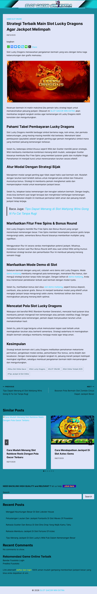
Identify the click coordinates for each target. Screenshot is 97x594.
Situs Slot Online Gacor (17, 369)
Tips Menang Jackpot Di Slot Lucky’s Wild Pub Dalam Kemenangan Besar (40, 538)
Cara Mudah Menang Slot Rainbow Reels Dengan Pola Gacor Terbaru (23, 454)
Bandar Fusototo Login (13, 560)
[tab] (43, 471)
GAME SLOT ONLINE (14, 19)
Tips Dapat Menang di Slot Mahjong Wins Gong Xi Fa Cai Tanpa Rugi (22, 390)
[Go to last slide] (7, 442)
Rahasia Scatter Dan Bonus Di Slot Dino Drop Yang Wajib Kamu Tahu (38, 525)
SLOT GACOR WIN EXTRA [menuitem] (63, 111)
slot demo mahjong (53, 287)
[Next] (90, 442)
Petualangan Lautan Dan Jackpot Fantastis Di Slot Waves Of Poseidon (39, 518)
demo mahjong (14, 273)
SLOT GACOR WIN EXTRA (52, 590)
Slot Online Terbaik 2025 (72, 369)
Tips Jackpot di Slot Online (18, 374)
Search (6, 492)
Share (34, 47)
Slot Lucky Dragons (37, 369)
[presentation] (24, 430)
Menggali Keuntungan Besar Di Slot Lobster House (30, 512)
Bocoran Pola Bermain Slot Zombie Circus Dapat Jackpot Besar (74, 390)
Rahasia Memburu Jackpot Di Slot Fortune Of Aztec (30, 531)
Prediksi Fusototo (11, 563)
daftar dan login (24, 570)
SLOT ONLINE (54, 369)
